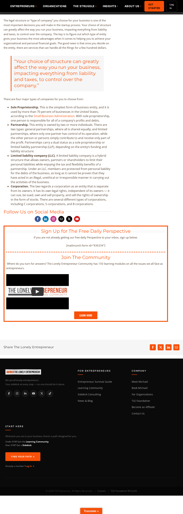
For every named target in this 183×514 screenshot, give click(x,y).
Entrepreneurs (22, 6)
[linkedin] (46, 219)
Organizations (55, 6)
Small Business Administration (54, 116)
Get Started (154, 6)
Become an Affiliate (143, 407)
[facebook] (38, 219)
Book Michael (140, 388)
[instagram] (53, 219)
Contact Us (138, 413)
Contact (102, 491)
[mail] (61, 219)
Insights (109, 6)
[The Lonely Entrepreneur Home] (37, 372)
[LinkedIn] (25, 393)
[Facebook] (8, 393)
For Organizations (142, 394)
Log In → (29, 466)
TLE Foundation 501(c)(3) (124, 491)
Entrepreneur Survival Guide (95, 381)
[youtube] (77, 219)
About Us (132, 6)
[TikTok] (49, 393)
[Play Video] (37, 291)
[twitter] (69, 219)
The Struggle (84, 6)
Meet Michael (140, 381)
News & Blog (85, 400)
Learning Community (90, 388)
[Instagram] (17, 393)
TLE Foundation (141, 400)
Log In (172, 6)
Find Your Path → (23, 456)
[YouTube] (33, 393)
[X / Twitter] (41, 393)
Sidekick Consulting (89, 394)
